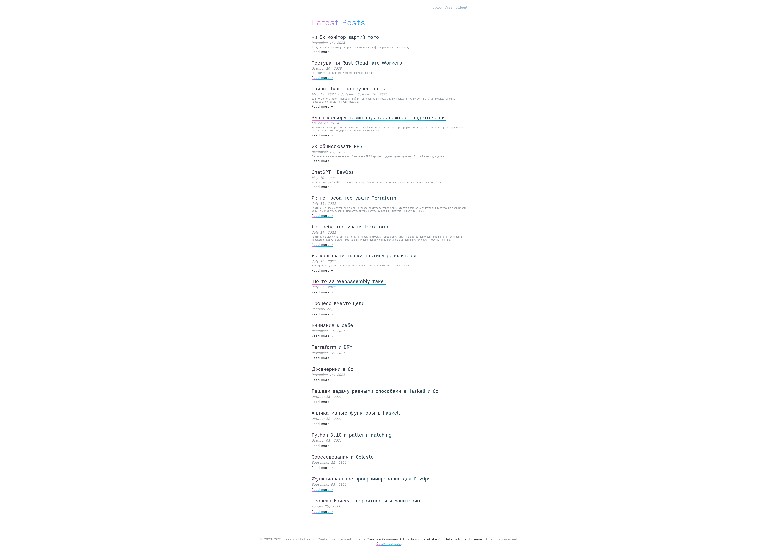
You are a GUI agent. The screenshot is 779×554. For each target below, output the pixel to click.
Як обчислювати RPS (337, 146)
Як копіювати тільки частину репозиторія (364, 255)
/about (461, 7)
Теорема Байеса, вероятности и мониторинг (367, 500)
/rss (449, 7)
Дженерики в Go (332, 369)
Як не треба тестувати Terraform (354, 198)
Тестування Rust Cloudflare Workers (357, 63)
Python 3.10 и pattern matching (352, 435)
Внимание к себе (332, 325)
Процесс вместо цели (338, 303)
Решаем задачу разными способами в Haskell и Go (375, 391)
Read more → (322, 52)
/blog (437, 7)
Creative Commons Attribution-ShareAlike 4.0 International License (424, 539)
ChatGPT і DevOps (333, 172)
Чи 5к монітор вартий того (345, 37)
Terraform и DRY (332, 347)
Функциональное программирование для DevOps (371, 478)
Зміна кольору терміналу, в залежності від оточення (379, 117)
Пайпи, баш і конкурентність (348, 88)
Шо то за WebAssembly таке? (349, 281)
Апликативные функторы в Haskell (356, 413)
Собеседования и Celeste (343, 456)
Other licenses (388, 544)
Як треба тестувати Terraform (350, 226)
